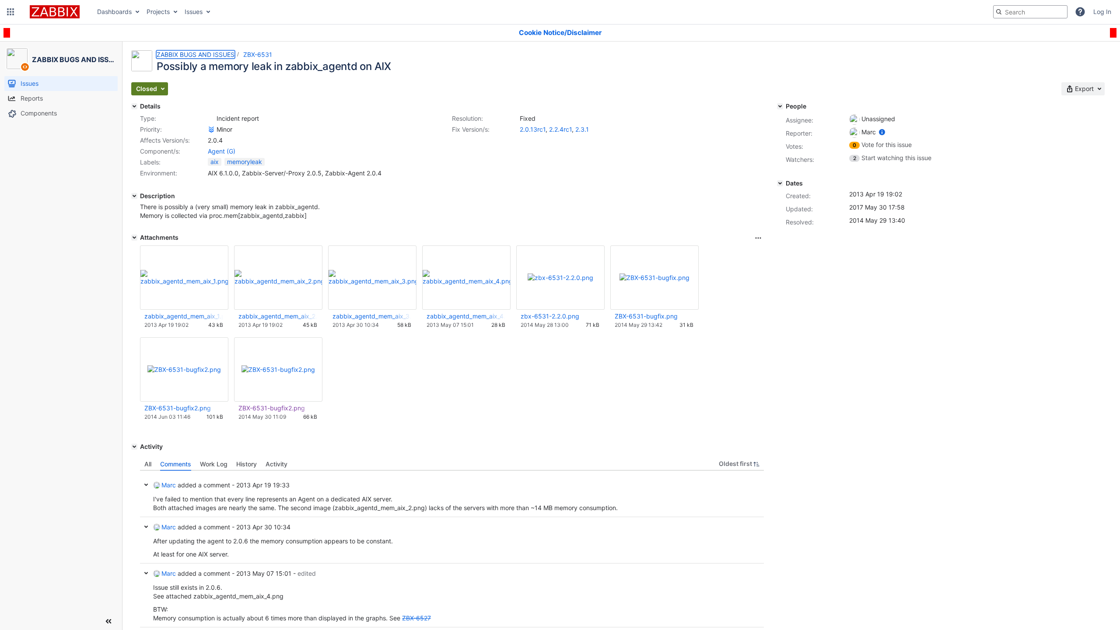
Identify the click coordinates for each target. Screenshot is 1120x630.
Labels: (150, 162)
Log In (1102, 11)
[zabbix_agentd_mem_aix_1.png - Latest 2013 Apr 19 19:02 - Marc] (184, 278)
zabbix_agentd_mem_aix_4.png (466, 316)
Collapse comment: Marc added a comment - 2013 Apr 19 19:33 (146, 484)
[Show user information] (882, 132)
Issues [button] (194, 11)
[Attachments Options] (758, 238)
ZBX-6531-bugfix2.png (177, 408)
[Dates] (780, 183)
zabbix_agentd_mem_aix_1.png (183, 316)
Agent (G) (221, 151)
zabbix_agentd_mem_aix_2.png (277, 316)
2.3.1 (582, 129)
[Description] (134, 196)
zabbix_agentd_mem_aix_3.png (371, 316)
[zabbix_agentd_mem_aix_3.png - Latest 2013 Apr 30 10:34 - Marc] (372, 278)
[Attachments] (134, 237)
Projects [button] (158, 11)
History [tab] (246, 464)
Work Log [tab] (214, 464)
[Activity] (134, 447)
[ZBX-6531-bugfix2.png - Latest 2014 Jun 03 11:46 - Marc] (184, 369)
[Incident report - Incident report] (211, 118)
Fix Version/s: (471, 129)
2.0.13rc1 (533, 129)
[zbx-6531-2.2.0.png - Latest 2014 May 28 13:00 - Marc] (560, 277)
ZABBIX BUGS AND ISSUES (195, 54)
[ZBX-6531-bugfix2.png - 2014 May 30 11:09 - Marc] (278, 369)
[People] (780, 106)
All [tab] (147, 464)
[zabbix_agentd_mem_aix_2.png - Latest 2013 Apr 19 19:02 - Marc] (278, 278)
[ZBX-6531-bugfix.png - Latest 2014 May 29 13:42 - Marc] (655, 277)
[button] (10, 12)
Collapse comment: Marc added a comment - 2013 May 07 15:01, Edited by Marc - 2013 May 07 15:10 (146, 573)
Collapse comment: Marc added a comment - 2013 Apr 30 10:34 (146, 526)
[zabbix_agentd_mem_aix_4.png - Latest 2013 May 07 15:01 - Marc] (466, 278)
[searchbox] (1030, 12)
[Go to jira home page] (54, 12)
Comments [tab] (175, 464)
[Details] (134, 106)
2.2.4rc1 (560, 129)
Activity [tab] (276, 464)
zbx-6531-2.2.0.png (550, 316)
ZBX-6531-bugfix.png (646, 316)
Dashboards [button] (114, 11)
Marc (168, 485)
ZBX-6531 (257, 54)
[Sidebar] (108, 621)
